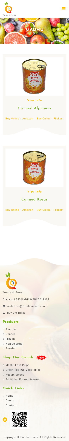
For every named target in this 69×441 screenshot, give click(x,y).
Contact (11, 405)
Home (9, 395)
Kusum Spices (15, 374)
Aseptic (11, 329)
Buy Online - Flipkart (50, 118)
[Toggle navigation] (63, 9)
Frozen (10, 338)
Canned (11, 334)
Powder (11, 348)
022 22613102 (16, 313)
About (10, 400)
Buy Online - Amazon (19, 118)
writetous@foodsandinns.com (27, 306)
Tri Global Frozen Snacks (22, 379)
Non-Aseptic (14, 343)
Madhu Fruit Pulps (18, 365)
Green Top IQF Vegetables (23, 369)
